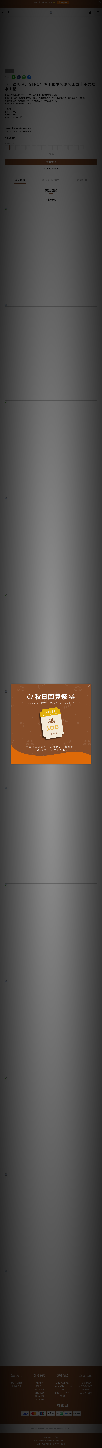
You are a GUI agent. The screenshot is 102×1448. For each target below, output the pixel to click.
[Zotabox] (89, 761)
